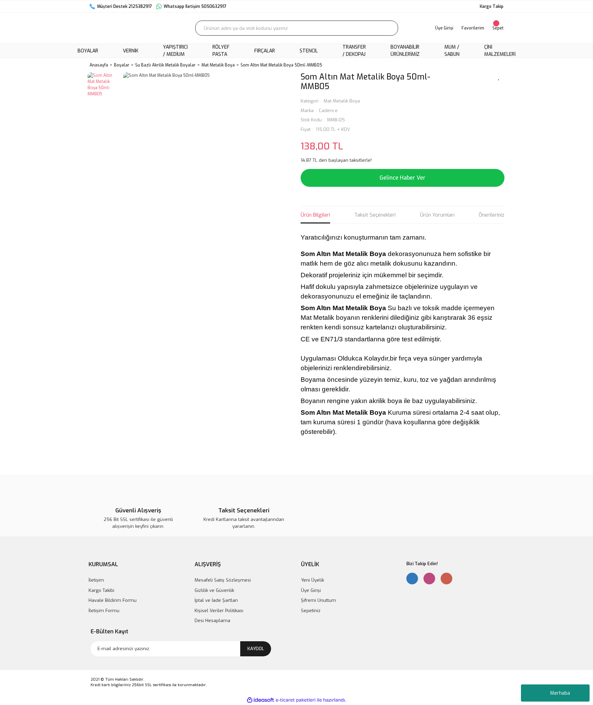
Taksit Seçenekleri (375, 214)
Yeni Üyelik (312, 580)
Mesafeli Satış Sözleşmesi (223, 580)
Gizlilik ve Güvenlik (214, 590)
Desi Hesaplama (212, 620)
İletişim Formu (104, 610)
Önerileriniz (491, 214)
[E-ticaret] (296, 700)
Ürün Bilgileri (315, 214)
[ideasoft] (260, 700)
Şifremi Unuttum (318, 600)
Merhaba (560, 693)
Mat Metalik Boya (342, 101)
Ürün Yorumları (437, 214)
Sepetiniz (311, 610)
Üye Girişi (311, 590)
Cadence (328, 110)
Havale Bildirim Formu (113, 600)
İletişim (96, 580)
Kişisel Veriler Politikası (219, 610)
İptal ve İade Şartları (216, 600)
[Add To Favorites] (498, 76)
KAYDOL (255, 649)
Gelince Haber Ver (403, 177)
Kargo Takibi (101, 590)
